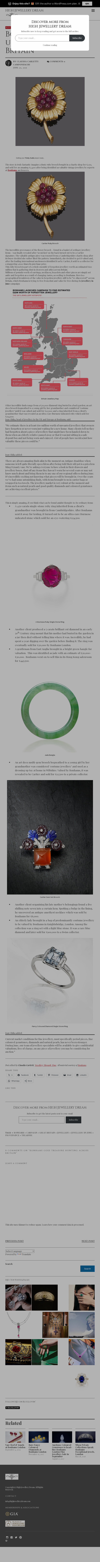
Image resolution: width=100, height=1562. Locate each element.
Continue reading (50, 45)
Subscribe (77, 38)
